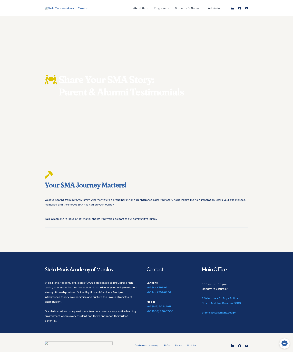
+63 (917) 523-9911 (158, 306)
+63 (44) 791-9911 (158, 287)
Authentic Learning (146, 345)
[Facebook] (239, 8)
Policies (192, 345)
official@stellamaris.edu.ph (219, 312)
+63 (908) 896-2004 (159, 311)
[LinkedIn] (232, 8)
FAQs (167, 345)
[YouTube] (246, 8)
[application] (147, 8)
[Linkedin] (232, 345)
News (178, 345)
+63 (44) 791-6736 (158, 292)
